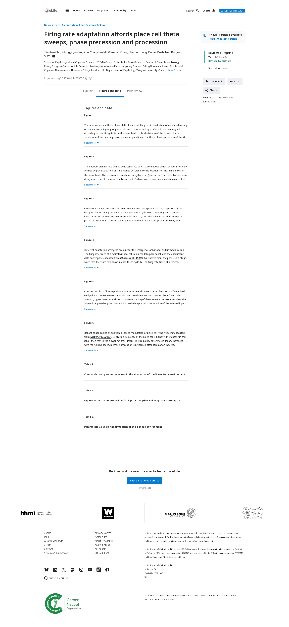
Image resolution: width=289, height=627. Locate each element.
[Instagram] (81, 571)
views (209, 97)
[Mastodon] (72, 571)
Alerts (206, 10)
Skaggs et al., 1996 (131, 258)
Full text (88, 91)
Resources (101, 549)
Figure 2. (89, 156)
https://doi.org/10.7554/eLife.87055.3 (64, 78)
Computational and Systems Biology (83, 25)
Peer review (134, 91)
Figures (104, 91)
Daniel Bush (156, 52)
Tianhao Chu (52, 52)
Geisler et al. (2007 (100, 336)
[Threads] (98, 571)
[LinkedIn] (55, 571)
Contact (48, 549)
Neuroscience (52, 25)
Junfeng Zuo (81, 52)
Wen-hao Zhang (118, 52)
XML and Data (102, 553)
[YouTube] (90, 571)
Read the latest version (223, 38)
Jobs (46, 537)
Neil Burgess (173, 52)
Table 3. (89, 416)
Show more (90, 142)
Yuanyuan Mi (98, 52)
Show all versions (217, 68)
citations (209, 101)
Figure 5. (89, 281)
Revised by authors (219, 60)
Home (76, 10)
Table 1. (89, 364)
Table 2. (89, 390)
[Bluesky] (46, 571)
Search (190, 10)
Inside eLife (101, 537)
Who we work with (54, 541)
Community (119, 10)
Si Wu (50, 56)
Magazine (103, 10)
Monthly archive (104, 541)
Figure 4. (89, 239)
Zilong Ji (67, 52)
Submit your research (232, 11)
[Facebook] (107, 571)
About (134, 10)
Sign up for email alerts (144, 480)
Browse (88, 10)
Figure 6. (89, 322)
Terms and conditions (56, 553)
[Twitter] (64, 571)
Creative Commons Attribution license (208, 595)
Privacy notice (144, 487)
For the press (102, 545)
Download (216, 81)
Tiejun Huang (138, 52)
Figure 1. (89, 115)
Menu (65, 11)
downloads (225, 97)
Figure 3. (89, 198)
